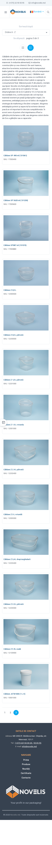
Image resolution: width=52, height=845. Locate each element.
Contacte (26, 778)
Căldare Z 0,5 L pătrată (13, 335)
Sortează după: (26, 26)
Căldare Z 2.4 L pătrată (13, 469)
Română (37, 11)
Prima (26, 760)
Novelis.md (15, 815)
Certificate (26, 773)
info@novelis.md (37, 3)
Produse (26, 764)
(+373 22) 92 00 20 (24, 743)
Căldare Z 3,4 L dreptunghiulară (16, 559)
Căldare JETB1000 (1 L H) (14, 694)
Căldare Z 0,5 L (9, 290)
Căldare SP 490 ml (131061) (15, 155)
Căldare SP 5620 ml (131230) (15, 200)
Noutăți (26, 769)
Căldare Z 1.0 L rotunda (13, 425)
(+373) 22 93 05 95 (16, 3)
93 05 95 (37, 743)
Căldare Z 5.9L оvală (12, 649)
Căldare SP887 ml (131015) (14, 245)
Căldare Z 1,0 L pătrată (13, 380)
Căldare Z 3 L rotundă (12, 514)
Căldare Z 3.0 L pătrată (13, 604)
